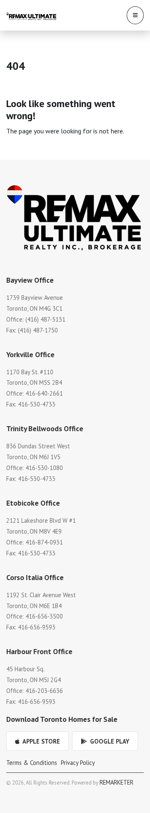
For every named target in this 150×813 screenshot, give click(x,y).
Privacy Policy (78, 763)
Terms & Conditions (31, 763)
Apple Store (40, 741)
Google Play (108, 741)
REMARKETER (116, 782)
